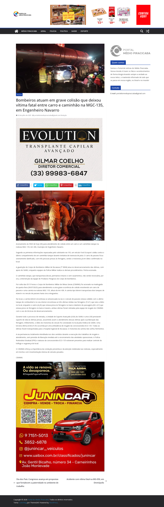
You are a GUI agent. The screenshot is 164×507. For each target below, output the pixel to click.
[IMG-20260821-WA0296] (60, 381)
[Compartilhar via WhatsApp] (52, 185)
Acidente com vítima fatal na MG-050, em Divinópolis (85, 481)
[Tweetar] (38, 185)
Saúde (74, 31)
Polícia (53, 31)
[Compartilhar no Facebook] (23, 185)
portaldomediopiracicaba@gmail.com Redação (50, 115)
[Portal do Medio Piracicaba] (16, 31)
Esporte (84, 31)
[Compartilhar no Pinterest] (66, 185)
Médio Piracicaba (29, 31)
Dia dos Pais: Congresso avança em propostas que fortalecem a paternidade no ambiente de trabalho (37, 483)
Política (64, 31)
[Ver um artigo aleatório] (147, 31)
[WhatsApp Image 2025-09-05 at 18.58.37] (59, 119)
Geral (43, 31)
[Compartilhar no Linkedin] (85, 185)
